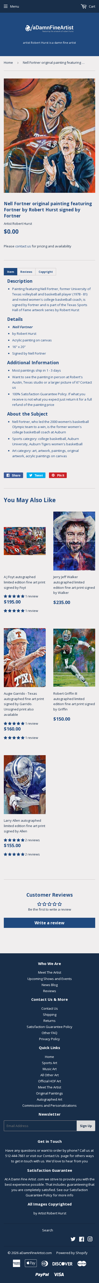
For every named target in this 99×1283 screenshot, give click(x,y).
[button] (14, 596)
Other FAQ (49, 1033)
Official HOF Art (49, 1081)
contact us (23, 246)
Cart (91, 6)
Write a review (49, 923)
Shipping (49, 1014)
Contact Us (49, 1008)
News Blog (50, 985)
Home (8, 62)
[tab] (10, 271)
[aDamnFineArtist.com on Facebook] (81, 1240)
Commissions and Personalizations (49, 1105)
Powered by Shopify (72, 1252)
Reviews (49, 991)
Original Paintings (49, 1093)
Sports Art (49, 1062)
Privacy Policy (49, 1039)
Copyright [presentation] (46, 272)
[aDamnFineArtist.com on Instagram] (90, 1240)
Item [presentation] (10, 272)
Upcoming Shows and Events (49, 978)
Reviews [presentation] (26, 272)
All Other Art (49, 1075)
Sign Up (86, 1126)
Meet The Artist (49, 972)
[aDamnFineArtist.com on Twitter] (73, 1240)
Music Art (50, 1069)
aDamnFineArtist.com (35, 1252)
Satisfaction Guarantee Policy (49, 1026)
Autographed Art (49, 1099)
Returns (49, 1020)
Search (47, 1230)
